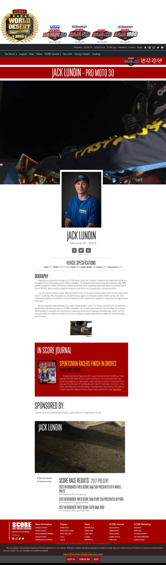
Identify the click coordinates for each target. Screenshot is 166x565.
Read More (117, 389)
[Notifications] (145, 47)
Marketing (122, 47)
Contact (132, 47)
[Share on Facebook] (74, 250)
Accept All (71, 559)
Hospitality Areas (139, 540)
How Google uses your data (89, 554)
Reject (96, 559)
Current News (89, 531)
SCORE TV (88, 47)
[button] (11, 53)
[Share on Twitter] (81, 250)
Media (139, 47)
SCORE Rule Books (40, 537)
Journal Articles (114, 537)
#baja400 (78, 47)
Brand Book (137, 531)
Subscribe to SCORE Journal (21, 532)
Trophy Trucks (64, 528)
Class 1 (62, 537)
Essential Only (84, 559)
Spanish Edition (114, 531)
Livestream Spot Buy (140, 534)
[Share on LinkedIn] (88, 250)
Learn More (69, 554)
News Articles (89, 540)
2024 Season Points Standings (44, 534)
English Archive (114, 534)
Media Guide (113, 540)
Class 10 (62, 540)
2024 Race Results (40, 531)
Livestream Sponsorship (141, 537)
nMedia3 (89, 336)
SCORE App (111, 47)
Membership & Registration (43, 540)
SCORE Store (99, 47)
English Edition (114, 528)
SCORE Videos (89, 534)
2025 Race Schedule (41, 528)
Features (87, 537)
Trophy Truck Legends (67, 531)
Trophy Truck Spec (65, 534)
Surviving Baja (89, 528)
